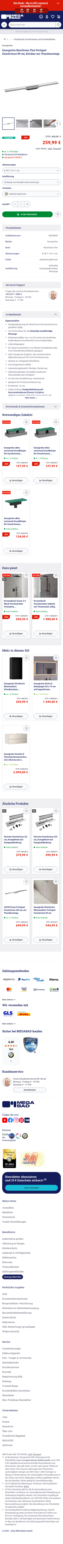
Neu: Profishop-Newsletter (16, 1399)
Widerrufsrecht (10, 1331)
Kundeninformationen (15, 1298)
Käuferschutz (9, 1248)
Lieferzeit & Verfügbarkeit (16, 1252)
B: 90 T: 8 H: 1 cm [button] (11, 170)
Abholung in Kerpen (13, 1243)
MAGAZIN (7, 1440)
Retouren (7, 1262)
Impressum (8, 1322)
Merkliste (7, 1212)
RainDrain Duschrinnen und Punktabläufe (34, 39)
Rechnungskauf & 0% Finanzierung (32, 31)
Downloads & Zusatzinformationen (25, 406)
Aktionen (7, 1445)
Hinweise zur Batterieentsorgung (20, 1307)
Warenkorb (8, 1216)
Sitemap (6, 1381)
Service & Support (15, 284)
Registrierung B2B (12, 1376)
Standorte (7, 1426)
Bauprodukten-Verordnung (17, 1303)
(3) (45, 1179)
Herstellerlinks (10, 1362)
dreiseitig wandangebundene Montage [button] (21, 182)
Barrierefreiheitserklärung (17, 1312)
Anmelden (8, 1207)
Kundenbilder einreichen (16, 1390)
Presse (5, 1421)
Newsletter (8, 1395)
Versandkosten (10, 1266)
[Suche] (58, 25)
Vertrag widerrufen (12, 1277)
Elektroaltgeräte (11, 1353)
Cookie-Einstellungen (14, 1221)
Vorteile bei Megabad (13, 1435)
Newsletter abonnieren (25, 1178)
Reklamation (9, 1257)
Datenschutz (9, 1317)
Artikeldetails (13, 314)
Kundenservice (10, 1367)
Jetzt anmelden (31, 1188)
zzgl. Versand (34, 1454)
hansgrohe (7, 45)
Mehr (26, 1486)
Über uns (7, 1431)
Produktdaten (13, 227)
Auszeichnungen (11, 1348)
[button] (8, 138)
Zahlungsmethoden (13, 1271)
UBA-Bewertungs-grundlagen (18, 1326)
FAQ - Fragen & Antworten (17, 1357)
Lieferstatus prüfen (12, 1238)
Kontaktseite (30, 1090)
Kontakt (6, 1371)
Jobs (4, 1416)
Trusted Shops (10, 1385)
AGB (4, 1293)
